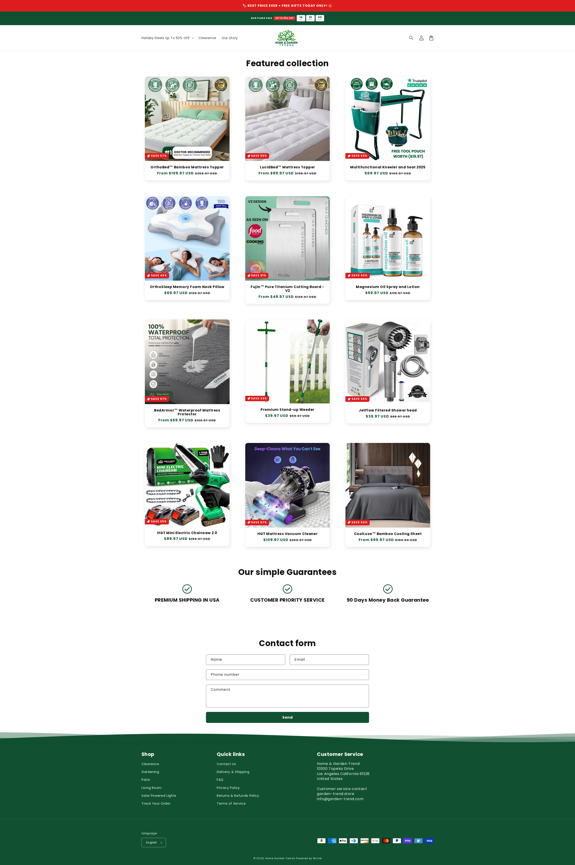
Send (287, 717)
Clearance (150, 764)
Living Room (152, 788)
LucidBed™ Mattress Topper (287, 167)
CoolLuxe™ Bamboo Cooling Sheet (388, 534)
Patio (146, 779)
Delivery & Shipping (233, 772)
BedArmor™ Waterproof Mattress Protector (187, 412)
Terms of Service (231, 803)
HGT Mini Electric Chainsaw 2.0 (187, 533)
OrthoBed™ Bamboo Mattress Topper (187, 167)
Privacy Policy (228, 788)
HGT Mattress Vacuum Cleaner (287, 534)
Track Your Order (156, 803)
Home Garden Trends (280, 858)
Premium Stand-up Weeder (287, 410)
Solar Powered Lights (159, 795)
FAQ (220, 779)
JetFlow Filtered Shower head (388, 410)
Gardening (150, 772)
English (151, 842)
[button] (411, 38)
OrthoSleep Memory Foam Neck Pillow (187, 287)
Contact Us (226, 764)
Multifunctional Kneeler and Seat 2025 (387, 167)
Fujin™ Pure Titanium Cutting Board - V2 (287, 289)
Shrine (317, 858)
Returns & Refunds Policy (238, 795)
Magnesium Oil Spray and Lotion (388, 287)
